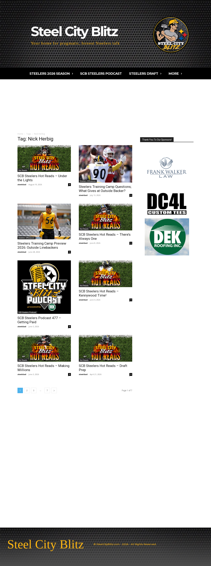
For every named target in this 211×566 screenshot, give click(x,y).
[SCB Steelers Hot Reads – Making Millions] (44, 348)
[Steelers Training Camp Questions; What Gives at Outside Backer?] (105, 164)
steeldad (21, 184)
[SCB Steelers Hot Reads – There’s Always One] (105, 217)
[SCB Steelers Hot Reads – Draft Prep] (105, 348)
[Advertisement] (105, 104)
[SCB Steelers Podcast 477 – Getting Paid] (44, 287)
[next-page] (54, 390)
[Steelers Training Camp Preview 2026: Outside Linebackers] (44, 221)
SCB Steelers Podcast (27, 312)
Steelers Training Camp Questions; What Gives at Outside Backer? (105, 189)
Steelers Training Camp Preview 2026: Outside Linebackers (41, 245)
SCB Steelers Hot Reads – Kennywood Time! (99, 293)
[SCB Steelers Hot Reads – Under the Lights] (44, 158)
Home (20, 133)
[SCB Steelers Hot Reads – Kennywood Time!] (105, 273)
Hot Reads (22, 170)
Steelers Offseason (88, 181)
